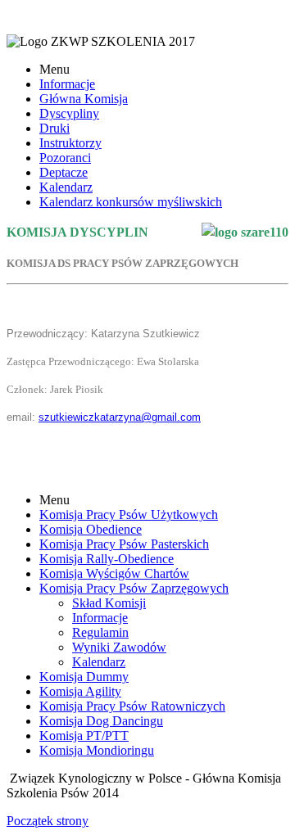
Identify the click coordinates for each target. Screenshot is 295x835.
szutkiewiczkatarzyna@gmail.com (120, 417)
